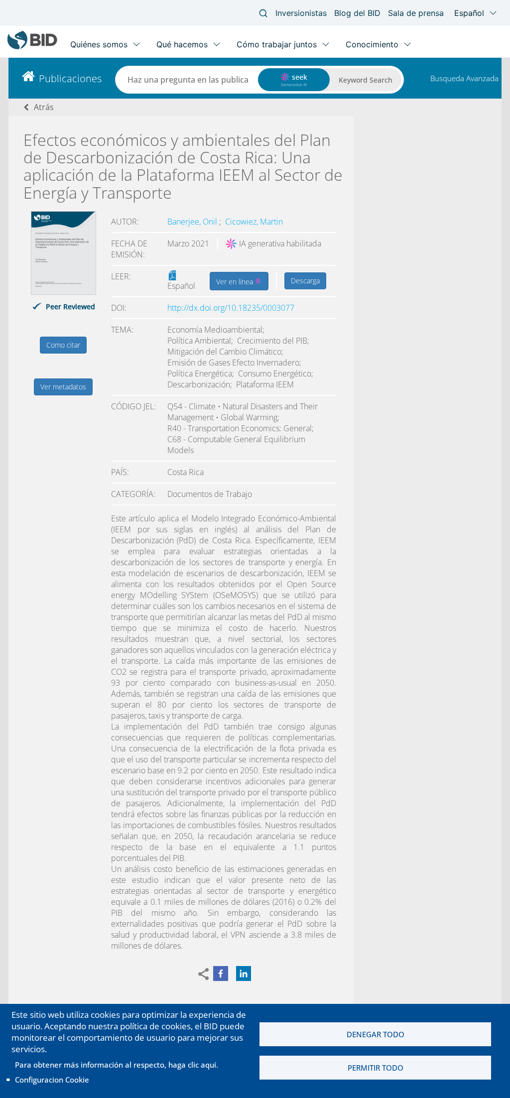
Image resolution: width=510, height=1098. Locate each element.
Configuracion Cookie (52, 1080)
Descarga (305, 280)
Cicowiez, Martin (254, 221)
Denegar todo (375, 1034)
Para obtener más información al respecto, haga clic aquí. (116, 1065)
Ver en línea (235, 281)
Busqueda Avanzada (464, 78)
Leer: (121, 276)
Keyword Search (365, 80)
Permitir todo (375, 1068)
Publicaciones (70, 78)
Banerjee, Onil (193, 221)
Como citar (63, 345)
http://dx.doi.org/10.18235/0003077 (230, 307)
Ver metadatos (63, 386)
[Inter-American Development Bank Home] (32, 47)
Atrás (44, 107)
